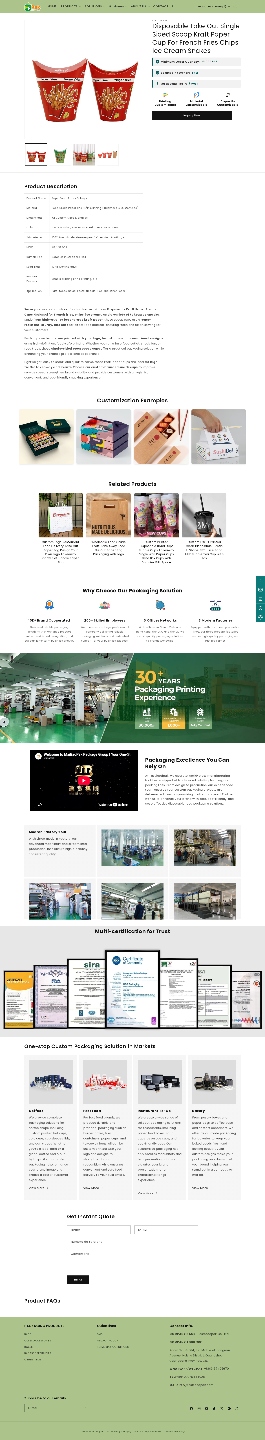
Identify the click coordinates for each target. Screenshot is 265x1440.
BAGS (27, 1334)
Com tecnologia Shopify (117, 1431)
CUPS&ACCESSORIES (37, 1340)
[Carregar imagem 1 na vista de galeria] (36, 155)
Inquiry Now (192, 115)
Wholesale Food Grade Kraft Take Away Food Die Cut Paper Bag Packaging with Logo (108, 548)
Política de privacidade (147, 1431)
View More (37, 1188)
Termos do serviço (175, 1431)
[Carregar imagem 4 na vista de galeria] (108, 155)
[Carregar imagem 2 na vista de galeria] (60, 155)
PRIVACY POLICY (107, 1340)
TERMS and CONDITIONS (113, 1347)
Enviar (78, 1279)
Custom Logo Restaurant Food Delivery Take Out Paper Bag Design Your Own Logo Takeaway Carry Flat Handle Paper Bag (60, 552)
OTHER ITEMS (32, 1359)
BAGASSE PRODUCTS (37, 1353)
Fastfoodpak (96, 1431)
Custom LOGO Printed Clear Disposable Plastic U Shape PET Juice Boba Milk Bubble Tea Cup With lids (204, 550)
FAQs (100, 1334)
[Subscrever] (85, 1408)
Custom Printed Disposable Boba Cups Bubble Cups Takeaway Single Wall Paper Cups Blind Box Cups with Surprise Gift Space (156, 552)
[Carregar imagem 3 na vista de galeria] (84, 155)
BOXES (28, 1347)
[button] (71, 7)
